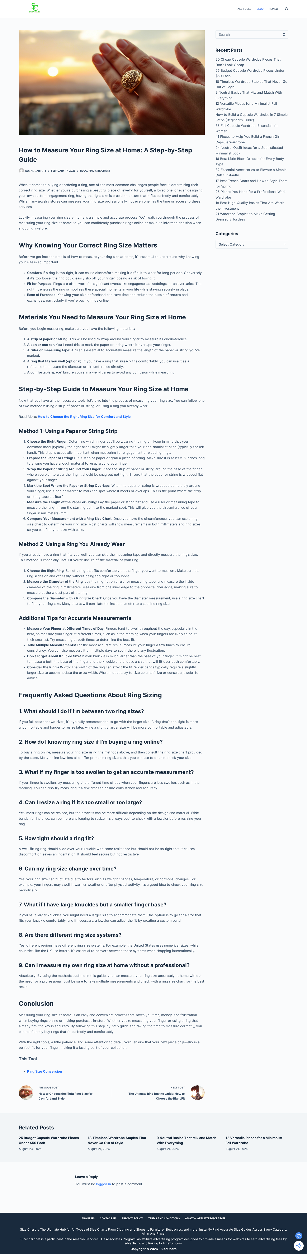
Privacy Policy (132, 1218)
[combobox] (248, 34)
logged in (103, 1184)
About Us (88, 1218)
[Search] (286, 8)
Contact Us (108, 1218)
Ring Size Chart (99, 170)
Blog (260, 8)
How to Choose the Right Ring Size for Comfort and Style (84, 416)
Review (273, 8)
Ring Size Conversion (44, 1071)
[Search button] (284, 34)
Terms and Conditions (164, 1218)
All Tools (244, 8)
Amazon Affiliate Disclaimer (205, 1218)
